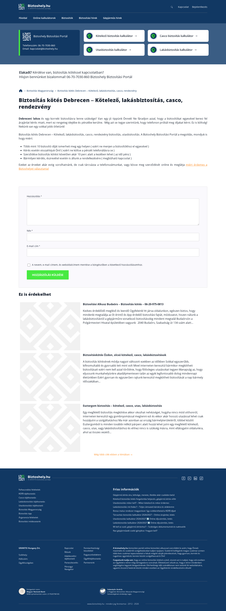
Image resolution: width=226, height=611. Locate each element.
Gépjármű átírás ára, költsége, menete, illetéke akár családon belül (144, 495)
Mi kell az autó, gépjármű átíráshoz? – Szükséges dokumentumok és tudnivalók (149, 526)
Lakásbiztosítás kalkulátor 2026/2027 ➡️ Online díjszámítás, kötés (143, 523)
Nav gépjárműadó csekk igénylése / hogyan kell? (135, 530)
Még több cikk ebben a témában (112, 454)
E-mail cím (33, 246)
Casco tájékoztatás (27, 497)
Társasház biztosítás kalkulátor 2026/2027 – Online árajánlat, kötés (144, 515)
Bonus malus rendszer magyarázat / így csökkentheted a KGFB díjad (144, 511)
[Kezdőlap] (21, 91)
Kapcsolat (183, 6)
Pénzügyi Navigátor (69, 568)
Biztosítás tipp (25, 513)
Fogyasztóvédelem (92, 554)
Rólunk (68, 552)
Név (30, 230)
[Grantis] (35, 478)
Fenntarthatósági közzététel (91, 549)
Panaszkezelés (71, 562)
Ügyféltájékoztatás (92, 558)
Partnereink (89, 562)
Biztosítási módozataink (30, 521)
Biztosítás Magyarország (30, 509)
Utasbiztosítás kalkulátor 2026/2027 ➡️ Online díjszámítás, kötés (142, 519)
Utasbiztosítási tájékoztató (31, 505)
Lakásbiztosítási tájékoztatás (32, 501)
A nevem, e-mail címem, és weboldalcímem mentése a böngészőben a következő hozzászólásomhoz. (87, 264)
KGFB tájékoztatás (27, 493)
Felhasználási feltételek (29, 489)
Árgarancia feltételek (28, 517)
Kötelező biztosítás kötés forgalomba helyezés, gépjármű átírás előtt (144, 499)
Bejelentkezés (199, 6)
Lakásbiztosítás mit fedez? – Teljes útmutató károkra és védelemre (143, 507)
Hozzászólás (34, 196)
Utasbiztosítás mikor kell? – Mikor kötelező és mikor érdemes (141, 503)
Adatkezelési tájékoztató (70, 557)
